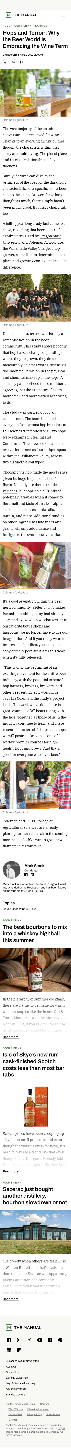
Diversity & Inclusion (38, 1409)
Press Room (53, 1414)
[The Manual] (21, 15)
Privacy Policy (34, 1414)
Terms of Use (15, 1414)
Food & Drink (12, 920)
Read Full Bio (34, 891)
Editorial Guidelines (17, 1378)
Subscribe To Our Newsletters (23, 1361)
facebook (26, 874)
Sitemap (13, 1420)
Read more (10, 1037)
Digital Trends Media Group (21, 1404)
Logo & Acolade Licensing (20, 1383)
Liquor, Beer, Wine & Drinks (19, 909)
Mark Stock (12, 54)
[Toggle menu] (63, 15)
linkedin (32, 874)
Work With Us (15, 1409)
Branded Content (15, 1394)
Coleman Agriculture (46, 242)
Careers (44, 1404)
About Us (11, 1367)
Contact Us (12, 1372)
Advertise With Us (16, 1389)
